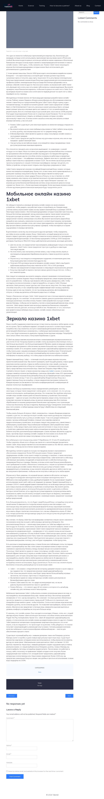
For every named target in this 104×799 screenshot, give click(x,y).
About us (78, 6)
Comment (10, 718)
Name (9, 745)
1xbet (51, 371)
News (39, 672)
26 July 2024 (17, 51)
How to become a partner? (60, 6)
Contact (98, 6)
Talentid (9, 51)
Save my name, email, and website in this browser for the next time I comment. (35, 771)
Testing (42, 6)
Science (31, 6)
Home (20, 6)
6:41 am (25, 51)
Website (9, 763)
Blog (88, 6)
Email (8, 754)
